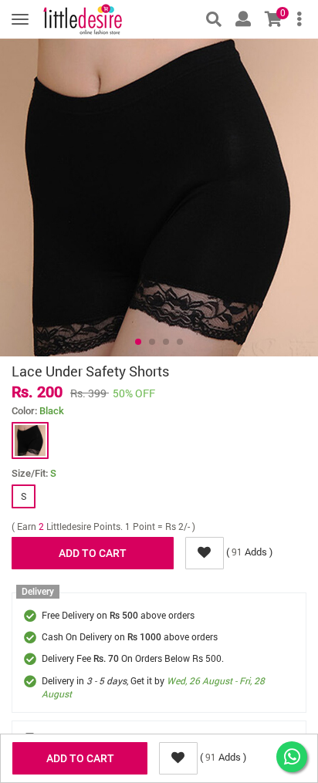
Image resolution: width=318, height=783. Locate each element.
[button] (138, 342)
